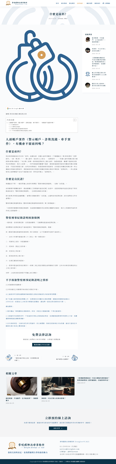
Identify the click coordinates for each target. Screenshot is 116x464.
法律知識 (80, 3)
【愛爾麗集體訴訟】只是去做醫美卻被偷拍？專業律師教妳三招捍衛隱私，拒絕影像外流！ (99, 62)
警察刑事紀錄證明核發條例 (20, 128)
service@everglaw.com (69, 449)
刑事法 (65, 18)
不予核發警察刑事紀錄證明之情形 (22, 130)
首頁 (57, 3)
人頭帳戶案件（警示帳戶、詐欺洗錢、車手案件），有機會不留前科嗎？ (32, 123)
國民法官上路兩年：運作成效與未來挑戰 (99, 85)
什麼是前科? (15, 125)
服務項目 (97, 3)
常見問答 (72, 3)
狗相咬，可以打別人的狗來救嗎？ (99, 50)
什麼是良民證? (16, 126)
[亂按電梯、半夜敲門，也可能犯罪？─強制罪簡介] (87, 39)
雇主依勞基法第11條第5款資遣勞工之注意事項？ (99, 75)
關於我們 (89, 3)
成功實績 (64, 3)
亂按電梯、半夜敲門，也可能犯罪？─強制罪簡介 (99, 40)
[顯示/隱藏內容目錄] (74, 120)
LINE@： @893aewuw (69, 452)
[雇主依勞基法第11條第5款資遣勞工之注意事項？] (87, 74)
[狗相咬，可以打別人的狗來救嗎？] (87, 50)
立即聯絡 (107, 3)
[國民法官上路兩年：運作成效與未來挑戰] (87, 85)
